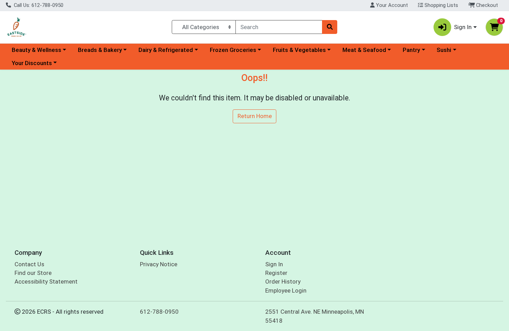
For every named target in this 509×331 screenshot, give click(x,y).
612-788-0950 (159, 311)
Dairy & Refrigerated (166, 49)
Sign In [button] (463, 27)
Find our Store (33, 272)
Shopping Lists (440, 5)
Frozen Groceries (233, 49)
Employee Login (285, 290)
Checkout (486, 5)
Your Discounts (32, 63)
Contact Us (29, 264)
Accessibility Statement (46, 281)
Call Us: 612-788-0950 (37, 5)
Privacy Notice (158, 264)
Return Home (255, 116)
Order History (283, 281)
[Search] (329, 27)
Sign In (274, 264)
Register (276, 272)
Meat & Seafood (364, 49)
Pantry (411, 49)
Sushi (444, 49)
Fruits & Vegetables (299, 49)
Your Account (391, 5)
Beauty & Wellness (36, 49)
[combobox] (278, 27)
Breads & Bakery (100, 49)
